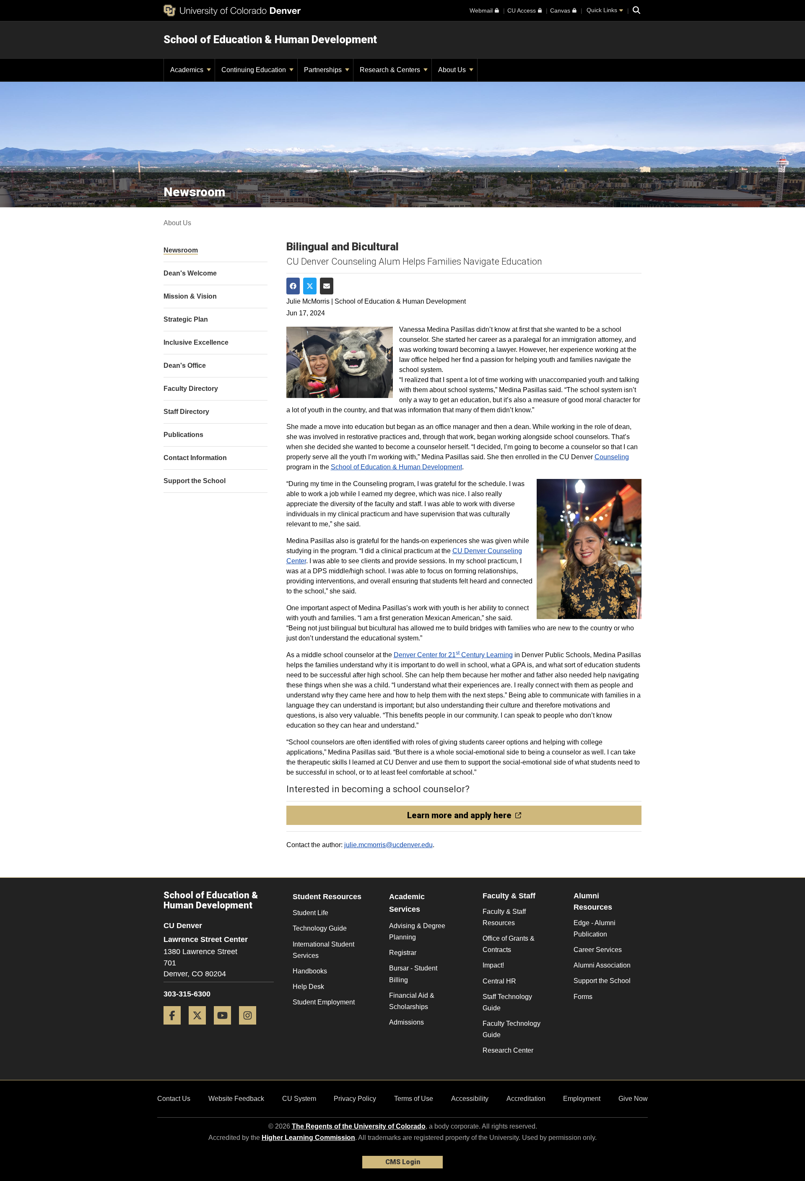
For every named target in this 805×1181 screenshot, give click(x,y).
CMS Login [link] (402, 1162)
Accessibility (469, 1098)
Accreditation (525, 1098)
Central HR (499, 981)
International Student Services (323, 950)
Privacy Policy (355, 1098)
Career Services (598, 949)
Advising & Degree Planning (417, 931)
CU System (299, 1098)
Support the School (602, 980)
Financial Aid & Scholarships (411, 1001)
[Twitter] (200, 1027)
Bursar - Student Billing (413, 974)
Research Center (508, 1050)
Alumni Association (602, 965)
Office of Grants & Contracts (509, 944)
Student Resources (327, 896)
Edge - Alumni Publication (594, 928)
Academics (187, 69)
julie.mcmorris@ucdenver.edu (388, 844)
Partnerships (323, 69)
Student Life (310, 912)
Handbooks (310, 971)
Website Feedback (236, 1098)
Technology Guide (320, 928)
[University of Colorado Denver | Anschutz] (232, 10)
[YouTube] (225, 1027)
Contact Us (173, 1098)
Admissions (406, 1022)
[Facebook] (175, 1027)
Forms (583, 996)
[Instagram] (250, 1027)
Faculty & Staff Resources (504, 917)
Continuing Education (254, 69)
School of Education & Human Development (270, 39)
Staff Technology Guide (507, 1002)
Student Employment (324, 1002)
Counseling (612, 456)
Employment (581, 1098)
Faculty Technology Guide (511, 1029)
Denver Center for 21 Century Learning (453, 654)
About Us (452, 69)
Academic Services (407, 903)
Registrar (402, 952)
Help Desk (308, 986)
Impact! (493, 965)
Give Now (633, 1098)
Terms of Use (413, 1098)
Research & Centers (391, 69)
